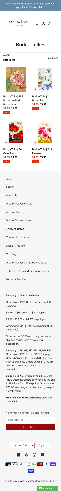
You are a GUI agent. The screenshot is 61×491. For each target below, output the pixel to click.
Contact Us (49, 488)
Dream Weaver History (19, 203)
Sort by (6, 55)
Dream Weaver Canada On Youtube (27, 262)
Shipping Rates (15, 228)
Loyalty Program (15, 245)
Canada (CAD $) (21, 445)
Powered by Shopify (46, 481)
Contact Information (18, 237)
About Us (11, 195)
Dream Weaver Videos (19, 220)
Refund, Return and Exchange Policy (27, 271)
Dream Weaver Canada (24, 481)
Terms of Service (16, 279)
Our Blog (11, 254)
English (42, 445)
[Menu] (56, 23)
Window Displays (16, 212)
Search (10, 186)
